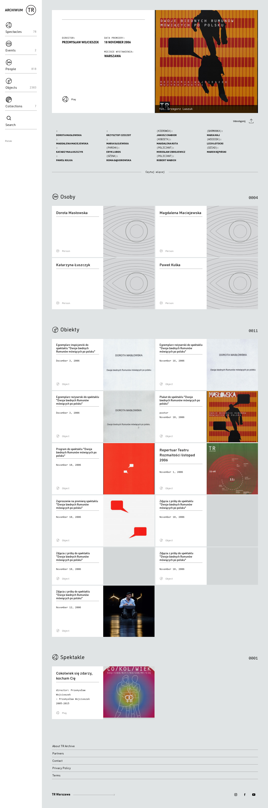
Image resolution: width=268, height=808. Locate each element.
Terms (56, 775)
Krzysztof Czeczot (118, 135)
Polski (8, 140)
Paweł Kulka (64, 160)
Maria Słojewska (117, 143)
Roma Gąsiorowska (118, 160)
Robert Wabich (166, 160)
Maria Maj (213, 135)
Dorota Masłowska (68, 135)
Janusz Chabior (167, 135)
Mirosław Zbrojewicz (171, 151)
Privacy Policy (61, 768)
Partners (58, 753)
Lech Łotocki (215, 143)
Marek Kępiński (216, 151)
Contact (57, 761)
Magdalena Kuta (167, 143)
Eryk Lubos (113, 151)
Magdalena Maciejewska (72, 143)
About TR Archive (63, 746)
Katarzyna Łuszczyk (69, 151)
